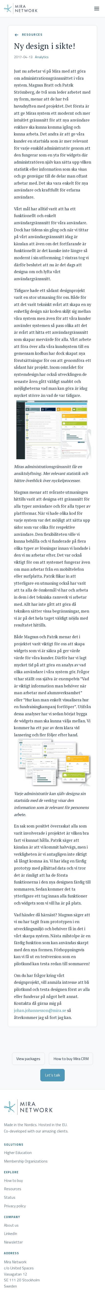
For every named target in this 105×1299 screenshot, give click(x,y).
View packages (28, 1059)
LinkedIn (10, 1233)
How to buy (13, 1180)
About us (11, 1225)
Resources (12, 1189)
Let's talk (52, 1075)
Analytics (42, 57)
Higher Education (18, 1152)
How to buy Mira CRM (71, 1059)
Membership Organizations (26, 1161)
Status (9, 1197)
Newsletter (13, 1242)
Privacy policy (15, 1206)
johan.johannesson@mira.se (40, 1010)
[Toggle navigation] (96, 8)
